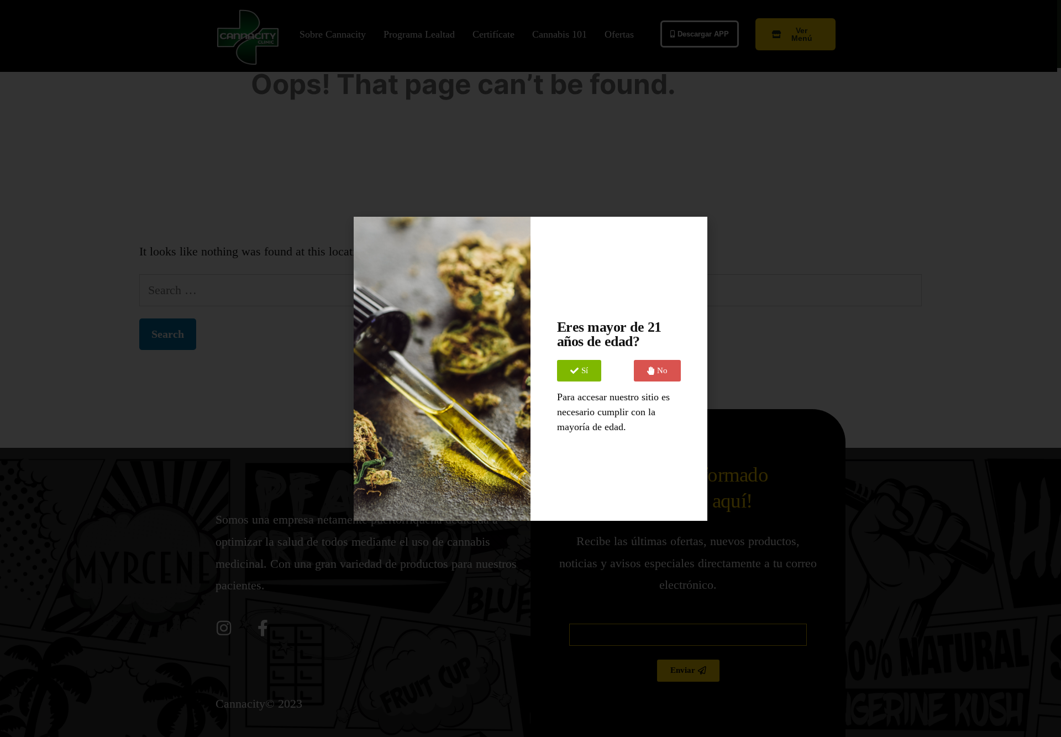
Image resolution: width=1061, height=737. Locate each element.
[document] (530, 368)
